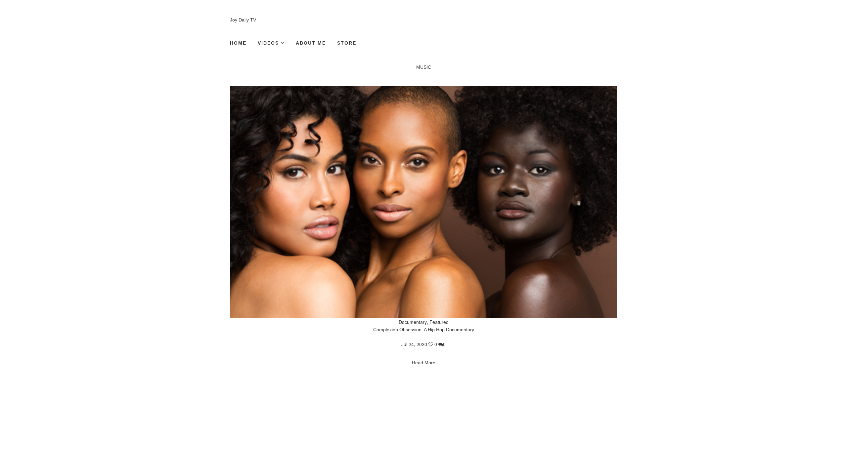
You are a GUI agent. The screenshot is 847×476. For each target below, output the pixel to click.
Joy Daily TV (243, 19)
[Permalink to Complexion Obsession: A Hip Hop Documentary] (423, 202)
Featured (439, 322)
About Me (311, 43)
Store (346, 43)
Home (238, 43)
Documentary (413, 322)
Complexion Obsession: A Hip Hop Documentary (423, 329)
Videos (268, 43)
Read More (423, 362)
